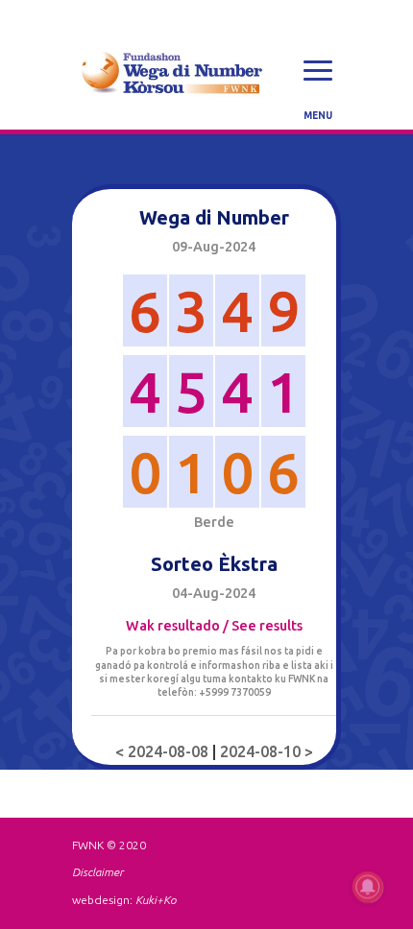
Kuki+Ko (155, 899)
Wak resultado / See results (214, 625)
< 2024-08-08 (163, 751)
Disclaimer (97, 872)
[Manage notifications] (367, 886)
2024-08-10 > (266, 751)
